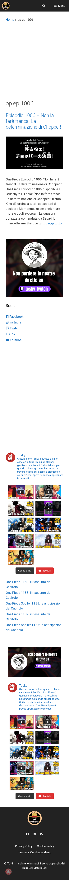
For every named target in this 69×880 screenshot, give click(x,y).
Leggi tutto (54, 223)
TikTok (10, 334)
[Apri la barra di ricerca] (43, 6)
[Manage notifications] (8, 871)
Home (10, 20)
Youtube (15, 340)
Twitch (14, 328)
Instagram (16, 322)
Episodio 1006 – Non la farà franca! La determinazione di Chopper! (33, 121)
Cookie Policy (45, 846)
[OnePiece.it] (6, 6)
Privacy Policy (23, 846)
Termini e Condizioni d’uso (34, 852)
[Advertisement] (34, 63)
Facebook (16, 316)
